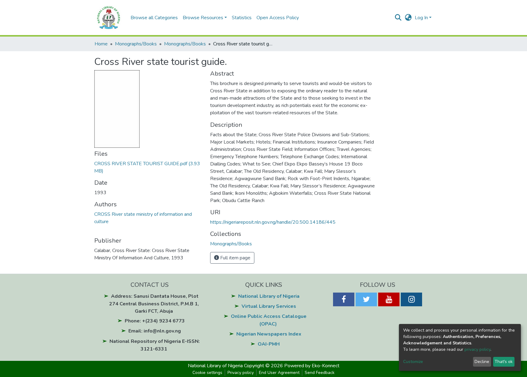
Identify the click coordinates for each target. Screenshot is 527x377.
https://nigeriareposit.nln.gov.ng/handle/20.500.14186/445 (272, 222)
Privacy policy (241, 372)
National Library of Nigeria (268, 296)
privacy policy (477, 349)
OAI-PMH (269, 344)
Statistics (242, 17)
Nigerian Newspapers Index (268, 334)
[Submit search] (398, 18)
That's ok (504, 362)
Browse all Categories (154, 17)
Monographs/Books (136, 44)
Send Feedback (320, 372)
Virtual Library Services (269, 306)
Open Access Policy (277, 17)
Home (101, 44)
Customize (413, 362)
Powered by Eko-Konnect (311, 365)
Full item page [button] (234, 257)
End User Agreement (279, 372)
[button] (408, 17)
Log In (421, 17)
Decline (482, 362)
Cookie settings (207, 372)
